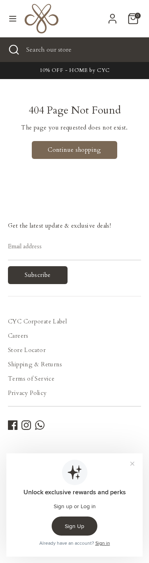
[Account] (112, 16)
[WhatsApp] (40, 425)
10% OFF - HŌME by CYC (75, 70)
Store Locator (27, 350)
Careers (18, 336)
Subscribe (37, 275)
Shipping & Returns (35, 364)
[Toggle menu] (13, 19)
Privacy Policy (27, 393)
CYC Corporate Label (37, 321)
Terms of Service (31, 379)
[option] (74, 70)
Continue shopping (74, 150)
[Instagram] (26, 425)
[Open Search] (13, 49)
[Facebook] (12, 425)
